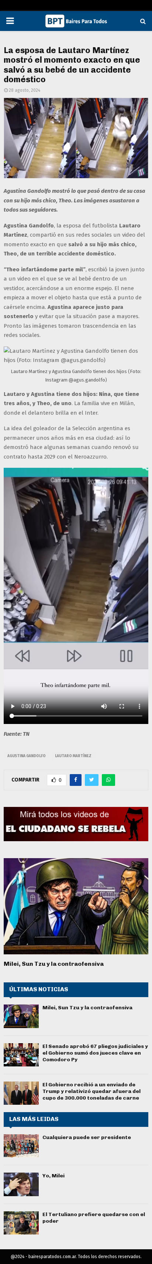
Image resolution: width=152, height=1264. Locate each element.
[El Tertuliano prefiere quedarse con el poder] (21, 1223)
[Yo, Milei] (21, 1184)
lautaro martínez (73, 756)
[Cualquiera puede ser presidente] (21, 1145)
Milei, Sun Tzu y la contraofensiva (54, 963)
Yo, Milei (53, 1176)
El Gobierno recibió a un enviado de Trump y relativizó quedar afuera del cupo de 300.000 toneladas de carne (91, 1091)
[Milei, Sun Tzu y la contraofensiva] (76, 906)
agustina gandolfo (26, 756)
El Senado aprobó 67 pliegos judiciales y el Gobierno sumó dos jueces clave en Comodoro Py (95, 1053)
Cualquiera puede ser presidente (86, 1137)
